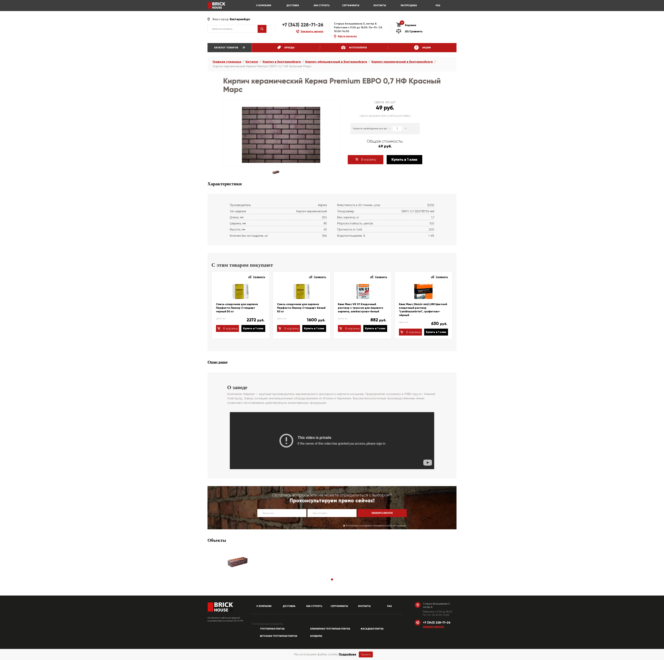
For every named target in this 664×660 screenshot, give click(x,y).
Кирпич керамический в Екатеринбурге (402, 62)
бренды (289, 47)
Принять (366, 654)
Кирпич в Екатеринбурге (282, 62)
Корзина (408, 25)
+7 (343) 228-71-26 (302, 25)
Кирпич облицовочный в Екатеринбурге (336, 62)
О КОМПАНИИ (263, 5)
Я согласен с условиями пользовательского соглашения (376, 525)
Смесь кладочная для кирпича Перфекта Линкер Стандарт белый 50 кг (301, 308)
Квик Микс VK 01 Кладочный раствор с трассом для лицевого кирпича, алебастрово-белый (360, 308)
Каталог (252, 62)
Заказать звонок (433, 627)
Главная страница (227, 62)
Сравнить (259, 277)
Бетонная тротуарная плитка (278, 636)
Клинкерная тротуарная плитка (330, 629)
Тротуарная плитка (272, 629)
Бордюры (316, 636)
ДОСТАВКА (292, 5)
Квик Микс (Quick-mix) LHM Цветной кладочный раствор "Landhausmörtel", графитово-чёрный (423, 310)
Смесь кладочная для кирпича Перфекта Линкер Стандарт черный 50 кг (237, 308)
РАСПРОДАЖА (409, 5)
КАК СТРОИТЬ (322, 5)
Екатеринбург (240, 19)
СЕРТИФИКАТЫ (350, 5)
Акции (426, 47)
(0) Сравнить (414, 31)
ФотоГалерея (357, 47)
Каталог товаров (226, 47)
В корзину (368, 159)
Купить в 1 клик (404, 159)
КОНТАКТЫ (380, 5)
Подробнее (347, 654)
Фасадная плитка (372, 629)
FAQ (438, 5)
